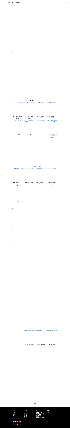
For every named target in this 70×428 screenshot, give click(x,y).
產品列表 (9, 2)
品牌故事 (14, 412)
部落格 (14, 415)
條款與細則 (25, 416)
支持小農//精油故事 (17, 2)
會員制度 (14, 414)
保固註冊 (13, 2)
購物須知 (25, 412)
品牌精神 (14, 413)
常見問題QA (25, 414)
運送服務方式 (26, 413)
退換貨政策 (25, 415)
